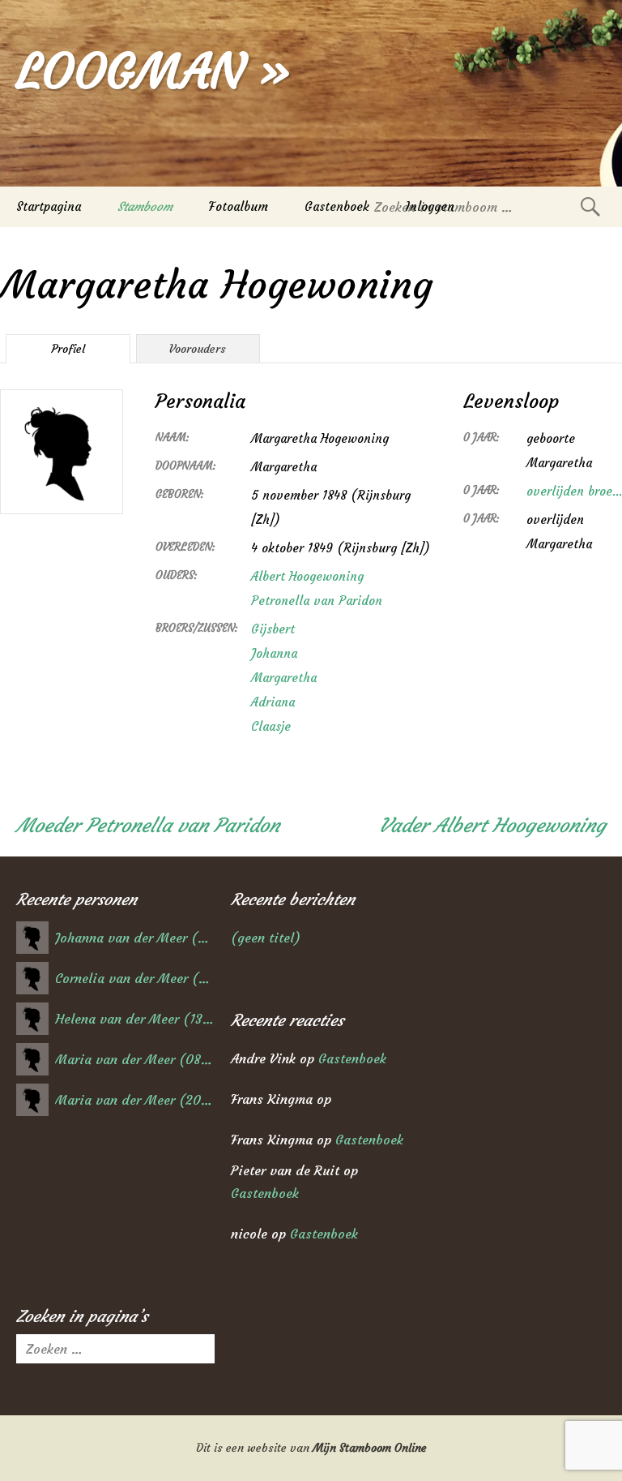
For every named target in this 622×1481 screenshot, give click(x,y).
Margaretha (284, 677)
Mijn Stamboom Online (370, 1447)
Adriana (273, 702)
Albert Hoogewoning (307, 576)
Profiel (68, 348)
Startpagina (48, 206)
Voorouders (197, 348)
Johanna (274, 653)
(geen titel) (265, 937)
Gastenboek (337, 206)
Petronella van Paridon (316, 600)
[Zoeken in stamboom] (590, 206)
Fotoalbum (238, 206)
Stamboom (145, 206)
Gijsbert (273, 629)
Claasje (271, 726)
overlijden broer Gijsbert (574, 491)
